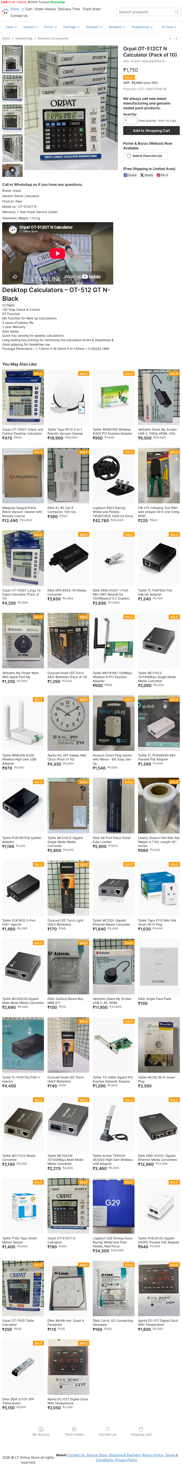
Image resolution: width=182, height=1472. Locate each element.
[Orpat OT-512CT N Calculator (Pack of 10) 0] (12, 59)
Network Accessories (53, 38)
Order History (45, 9)
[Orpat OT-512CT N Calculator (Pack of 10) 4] (12, 170)
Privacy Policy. (126, 1460)
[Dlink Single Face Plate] (159, 966)
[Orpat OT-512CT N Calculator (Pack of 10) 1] (12, 89)
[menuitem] (170, 38)
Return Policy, (152, 1455)
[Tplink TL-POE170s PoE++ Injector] (23, 1045)
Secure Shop (97, 1455)
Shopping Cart (141, 1434)
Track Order (91, 9)
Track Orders (74, 1434)
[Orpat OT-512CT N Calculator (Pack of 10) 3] (12, 148)
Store (14, 9)
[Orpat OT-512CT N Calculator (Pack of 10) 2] (12, 118)
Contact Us (19, 16)
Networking (24, 38)
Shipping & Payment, (125, 1455)
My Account (41, 1434)
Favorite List (108, 1434)
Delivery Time (69, 9)
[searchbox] (149, 12)
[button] (169, 27)
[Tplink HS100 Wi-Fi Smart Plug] (159, 1045)
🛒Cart (26, 9)
